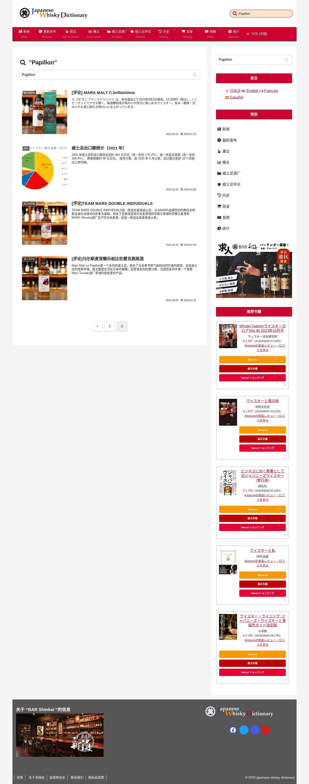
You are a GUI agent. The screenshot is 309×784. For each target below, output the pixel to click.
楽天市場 (252, 368)
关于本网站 (36, 777)
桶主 (225, 162)
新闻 (225, 129)
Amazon (252, 359)
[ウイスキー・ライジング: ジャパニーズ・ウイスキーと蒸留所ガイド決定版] (228, 627)
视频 (225, 218)
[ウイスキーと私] (228, 561)
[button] (235, 13)
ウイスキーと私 (262, 551)
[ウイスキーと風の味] (228, 412)
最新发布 (229, 140)
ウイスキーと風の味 (262, 401)
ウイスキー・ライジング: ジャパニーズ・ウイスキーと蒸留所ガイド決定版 (262, 620)
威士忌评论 (230, 184)
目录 (225, 206)
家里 (20, 777)
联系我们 (76, 777)
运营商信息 (57, 777)
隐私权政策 (96, 777)
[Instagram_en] (254, 729)
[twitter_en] (243, 729)
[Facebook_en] (233, 729)
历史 (225, 195)
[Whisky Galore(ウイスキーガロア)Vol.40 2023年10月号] (228, 336)
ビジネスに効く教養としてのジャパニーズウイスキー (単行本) (262, 475)
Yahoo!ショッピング (252, 377)
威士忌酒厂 (230, 173)
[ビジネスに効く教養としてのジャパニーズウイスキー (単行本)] (228, 482)
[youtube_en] (265, 729)
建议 (225, 151)
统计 (225, 228)
